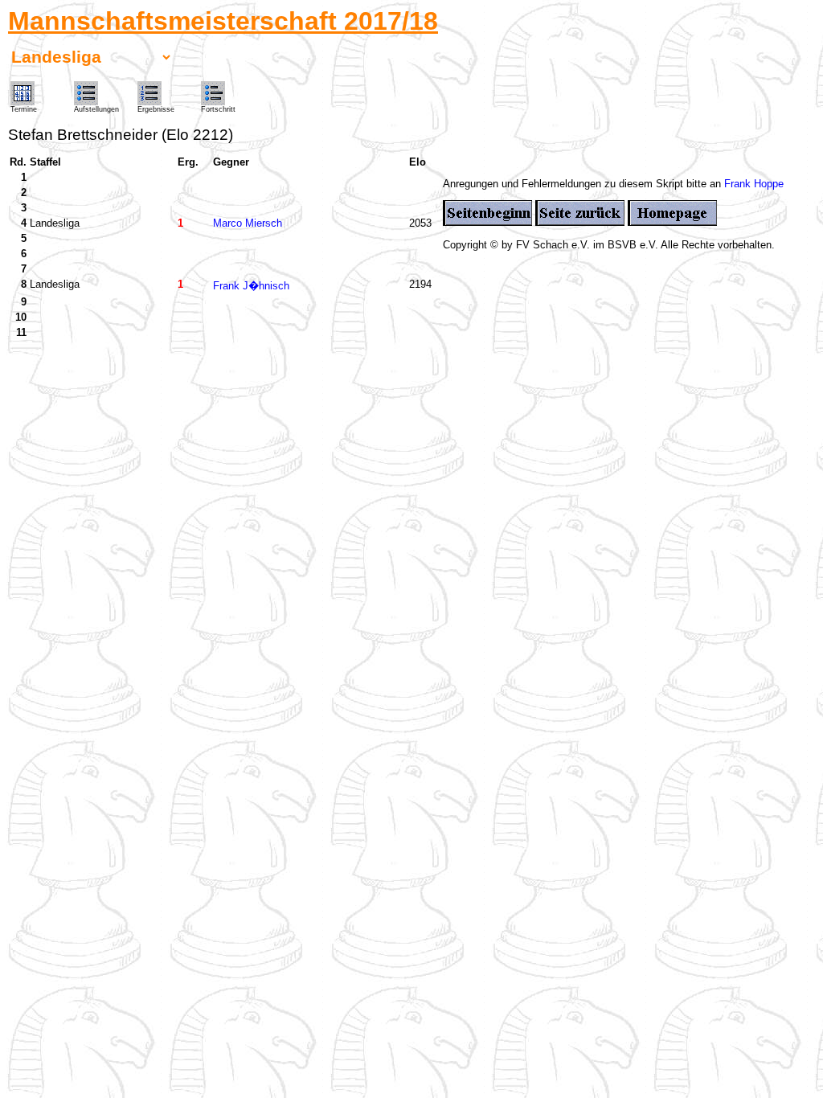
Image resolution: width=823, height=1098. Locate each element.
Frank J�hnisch (251, 286)
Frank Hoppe (754, 184)
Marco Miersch (247, 223)
